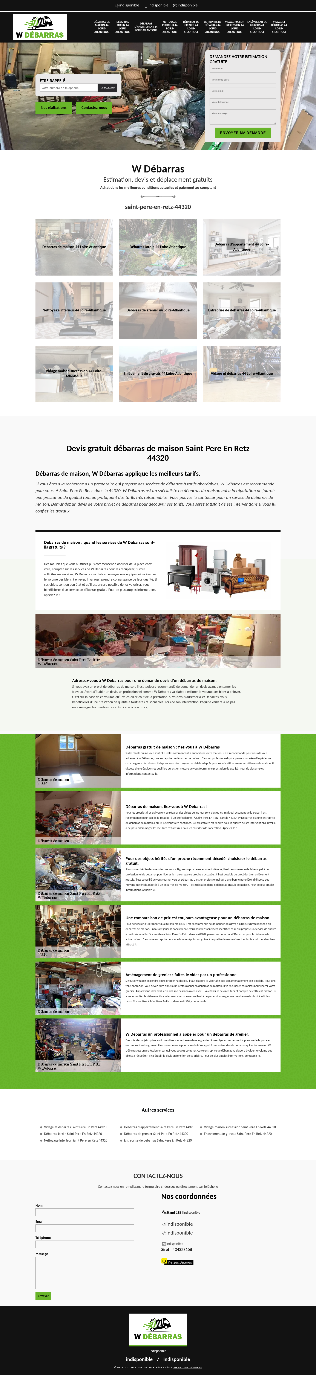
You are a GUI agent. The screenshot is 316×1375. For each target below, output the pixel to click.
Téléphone (43, 1238)
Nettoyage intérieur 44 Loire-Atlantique (170, 27)
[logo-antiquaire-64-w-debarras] (158, 1330)
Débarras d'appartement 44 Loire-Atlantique (146, 27)
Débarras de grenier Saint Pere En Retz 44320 (156, 1134)
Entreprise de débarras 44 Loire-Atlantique (212, 27)
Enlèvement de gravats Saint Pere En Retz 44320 (238, 1134)
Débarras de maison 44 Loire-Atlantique (102, 27)
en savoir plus (74, 274)
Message (41, 1254)
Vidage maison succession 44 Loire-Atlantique (234, 27)
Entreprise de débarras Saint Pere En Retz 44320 (158, 1140)
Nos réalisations (53, 108)
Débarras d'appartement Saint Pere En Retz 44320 (159, 1127)
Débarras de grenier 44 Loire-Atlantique (191, 27)
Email (39, 1222)
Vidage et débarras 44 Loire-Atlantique (279, 27)
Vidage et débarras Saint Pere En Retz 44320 (75, 1127)
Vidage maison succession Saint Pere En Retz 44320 (240, 1127)
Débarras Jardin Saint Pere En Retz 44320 (73, 1134)
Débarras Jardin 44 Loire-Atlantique (122, 27)
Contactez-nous (94, 108)
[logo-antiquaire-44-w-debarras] (40, 27)
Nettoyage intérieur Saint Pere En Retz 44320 (75, 1140)
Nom (39, 1205)
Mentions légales (187, 1367)
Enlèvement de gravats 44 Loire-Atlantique (257, 27)
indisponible (129, 5)
